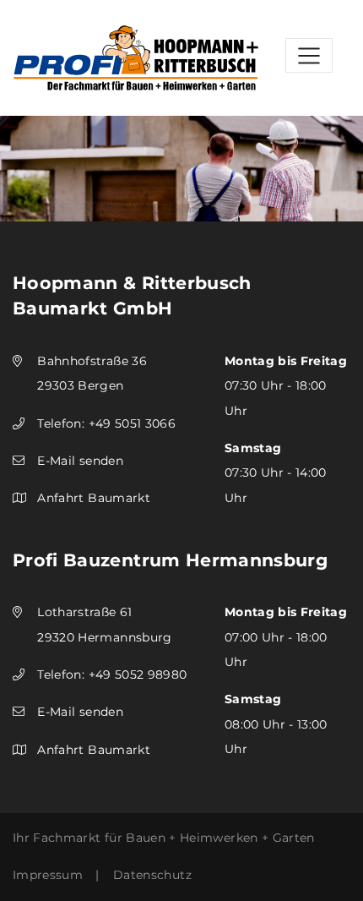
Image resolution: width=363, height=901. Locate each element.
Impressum (48, 874)
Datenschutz (152, 874)
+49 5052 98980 (138, 674)
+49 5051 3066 (132, 423)
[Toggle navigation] (309, 55)
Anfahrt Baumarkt (93, 497)
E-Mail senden (80, 460)
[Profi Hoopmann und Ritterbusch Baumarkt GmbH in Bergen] (136, 56)
